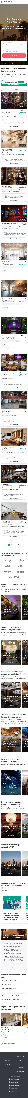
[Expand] (25, 2)
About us (7, 1056)
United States (4, 63)
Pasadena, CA (5, 995)
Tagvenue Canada (15, 1079)
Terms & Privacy (20, 1056)
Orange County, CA (7, 980)
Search (14, 55)
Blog (21, 1063)
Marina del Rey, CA (19, 992)
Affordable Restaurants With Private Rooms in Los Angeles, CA (10, 1030)
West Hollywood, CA (7, 992)
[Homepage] (6, 2)
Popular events (20, 1071)
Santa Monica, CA (6, 984)
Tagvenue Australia (15, 1076)
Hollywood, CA (18, 980)
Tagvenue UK (14, 1088)
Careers (7, 1067)
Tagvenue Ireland (15, 1082)
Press (20, 1060)
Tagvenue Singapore (16, 1085)
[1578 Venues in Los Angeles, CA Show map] (14, 80)
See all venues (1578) (14, 84)
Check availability (14, 126)
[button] (22, 2)
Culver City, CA (16, 995)
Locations (21, 1067)
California (10, 63)
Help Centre (7, 1060)
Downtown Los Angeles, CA (9, 988)
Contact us (7, 1064)
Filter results (15, 89)
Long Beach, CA (6, 999)
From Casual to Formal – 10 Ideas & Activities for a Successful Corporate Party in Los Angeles (11, 917)
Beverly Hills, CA (17, 999)
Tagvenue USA (14, 1091)
